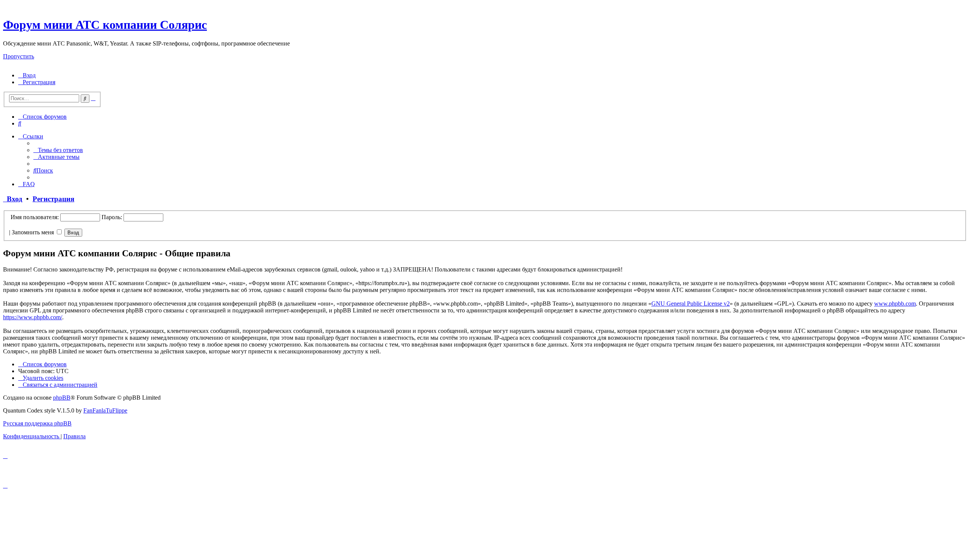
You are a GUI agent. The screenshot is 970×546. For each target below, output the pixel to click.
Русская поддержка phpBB (37, 423)
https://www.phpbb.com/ (32, 317)
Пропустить (18, 56)
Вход (12, 199)
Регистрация (53, 199)
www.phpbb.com (895, 303)
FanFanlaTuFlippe (105, 410)
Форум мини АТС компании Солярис (105, 24)
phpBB (61, 397)
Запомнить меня (33, 232)
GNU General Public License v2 (690, 303)
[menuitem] (27, 75)
